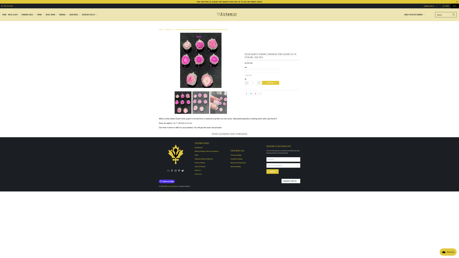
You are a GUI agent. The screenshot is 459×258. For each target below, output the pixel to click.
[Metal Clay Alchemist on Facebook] (172, 171)
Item (246, 67)
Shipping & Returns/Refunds (204, 159)
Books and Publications (238, 163)
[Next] (241, 61)
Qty (245, 79)
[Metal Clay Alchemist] (227, 15)
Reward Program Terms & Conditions (207, 151)
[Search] (454, 14)
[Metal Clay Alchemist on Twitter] (182, 171)
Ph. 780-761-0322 (7, 6)
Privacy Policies (200, 163)
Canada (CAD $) (429, 6)
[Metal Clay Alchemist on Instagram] (175, 171)
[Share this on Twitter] (251, 94)
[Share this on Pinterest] (256, 94)
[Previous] (160, 61)
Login (447, 6)
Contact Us (198, 174)
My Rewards (198, 147)
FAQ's (196, 155)
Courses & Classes (236, 159)
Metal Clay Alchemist (171, 186)
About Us (198, 170)
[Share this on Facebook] (247, 94)
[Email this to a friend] (260, 94)
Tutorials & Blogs (236, 155)
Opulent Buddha (236, 166)
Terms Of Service (200, 166)
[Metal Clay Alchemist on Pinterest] (179, 171)
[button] (14, 14)
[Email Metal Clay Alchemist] (168, 171)
